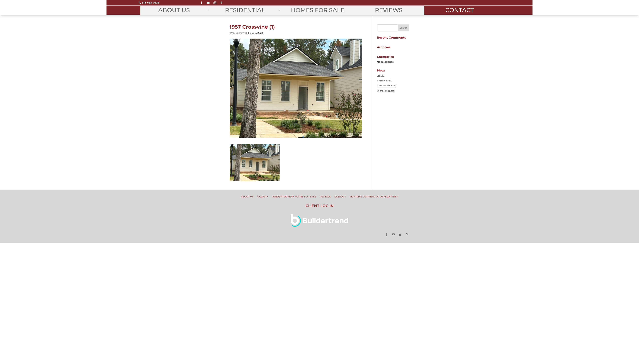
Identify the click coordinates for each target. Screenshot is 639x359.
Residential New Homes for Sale (294, 196)
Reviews (389, 10)
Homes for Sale (317, 10)
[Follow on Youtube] (208, 1)
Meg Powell (240, 32)
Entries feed (384, 80)
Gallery (262, 196)
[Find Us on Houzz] (221, 1)
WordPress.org (386, 90)
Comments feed (387, 85)
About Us (174, 10)
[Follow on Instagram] (214, 1)
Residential (245, 10)
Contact (459, 10)
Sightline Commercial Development (374, 196)
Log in (380, 75)
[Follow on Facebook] (201, 1)
